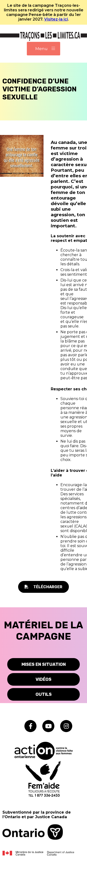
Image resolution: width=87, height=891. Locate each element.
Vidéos (43, 679)
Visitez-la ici (56, 19)
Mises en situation (44, 664)
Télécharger (47, 587)
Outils (44, 694)
